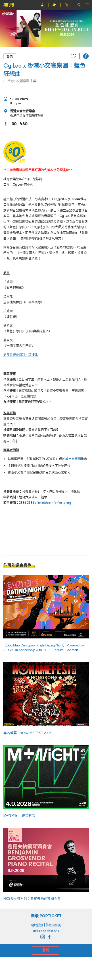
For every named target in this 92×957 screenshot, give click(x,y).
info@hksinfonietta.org (54, 503)
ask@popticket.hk (46, 931)
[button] (86, 56)
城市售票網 (73, 459)
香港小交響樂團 (18, 81)
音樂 (9, 56)
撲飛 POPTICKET (46, 915)
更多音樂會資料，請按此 (20, 355)
